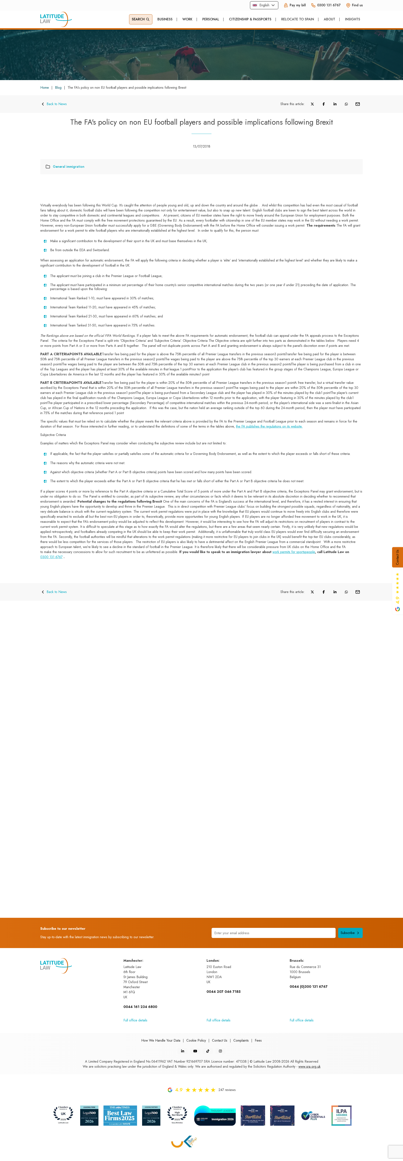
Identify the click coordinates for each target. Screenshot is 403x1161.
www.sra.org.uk (309, 1066)
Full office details (135, 1020)
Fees (258, 1040)
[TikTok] (208, 1051)
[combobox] (264, 5)
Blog (58, 87)
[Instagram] (220, 1051)
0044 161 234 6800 (140, 1006)
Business (165, 19)
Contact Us (397, 557)
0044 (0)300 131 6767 (309, 986)
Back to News (57, 104)
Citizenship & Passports (250, 19)
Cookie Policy (196, 1040)
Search (138, 19)
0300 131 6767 (51, 557)
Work (187, 19)
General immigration (68, 166)
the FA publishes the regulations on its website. (269, 426)
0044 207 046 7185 (224, 991)
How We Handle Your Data (160, 1040)
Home (44, 87)
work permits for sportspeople (293, 551)
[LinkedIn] (183, 1051)
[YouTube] (195, 1051)
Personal (210, 19)
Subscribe (348, 932)
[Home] (56, 19)
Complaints (241, 1040)
